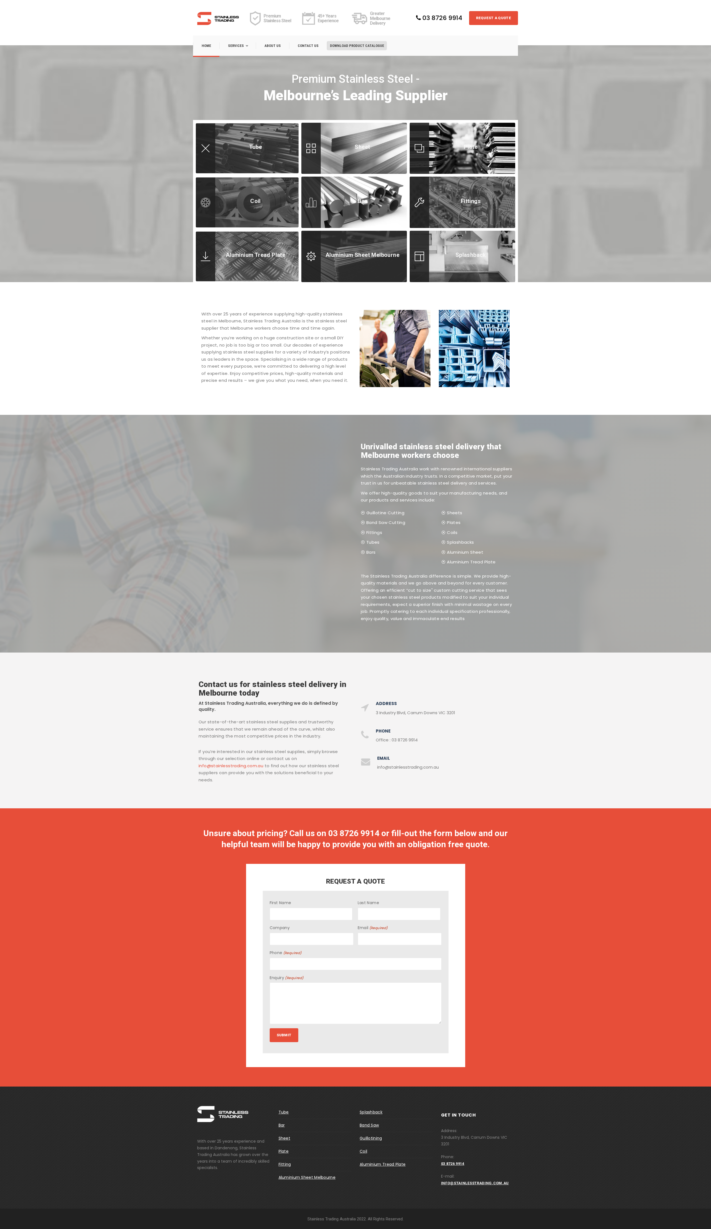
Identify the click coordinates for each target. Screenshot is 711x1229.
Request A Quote (493, 18)
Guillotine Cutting (385, 513)
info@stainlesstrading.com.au (231, 766)
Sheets (454, 513)
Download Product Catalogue (357, 46)
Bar (282, 1125)
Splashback (371, 1112)
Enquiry (287, 977)
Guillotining (371, 1138)
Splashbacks (460, 542)
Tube (284, 1112)
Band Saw (369, 1125)
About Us (272, 46)
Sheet (285, 1138)
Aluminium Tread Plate (471, 562)
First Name (280, 903)
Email (373, 927)
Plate (284, 1151)
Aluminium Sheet (465, 552)
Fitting (285, 1164)
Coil (363, 1151)
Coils (452, 532)
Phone (286, 952)
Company (280, 927)
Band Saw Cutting (385, 522)
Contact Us (308, 46)
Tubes (373, 542)
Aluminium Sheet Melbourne (307, 1177)
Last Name (368, 903)
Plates (453, 522)
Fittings (374, 532)
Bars (371, 552)
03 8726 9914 (441, 18)
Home (206, 46)
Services (236, 46)
